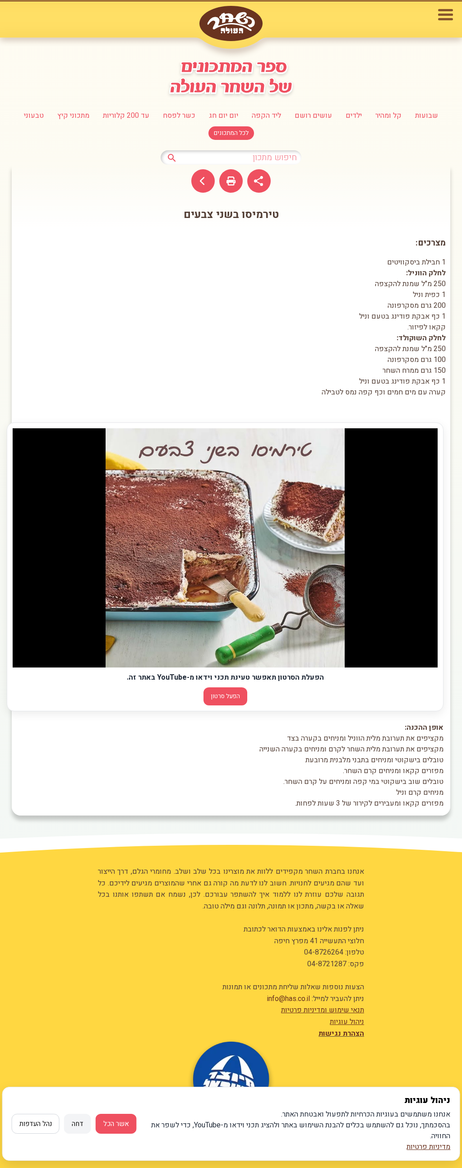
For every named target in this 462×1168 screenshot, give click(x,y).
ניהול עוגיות (347, 1021)
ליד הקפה (266, 115)
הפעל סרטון (225, 696)
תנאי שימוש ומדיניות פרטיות (322, 1010)
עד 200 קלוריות (126, 115)
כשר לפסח (179, 115)
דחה (77, 1124)
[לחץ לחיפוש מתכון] (172, 157)
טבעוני (34, 115)
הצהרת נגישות (341, 1033)
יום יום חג (223, 115)
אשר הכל (116, 1124)
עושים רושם (313, 115)
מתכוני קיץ (73, 115)
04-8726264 (323, 952)
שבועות (426, 115)
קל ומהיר (388, 115)
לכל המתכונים (231, 133)
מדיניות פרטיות (428, 1146)
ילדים (354, 115)
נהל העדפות (35, 1124)
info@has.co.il (288, 998)
